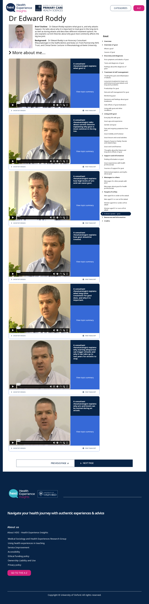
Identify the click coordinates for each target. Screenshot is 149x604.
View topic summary (85, 91)
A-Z (139, 8)
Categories (120, 8)
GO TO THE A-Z (19, 573)
